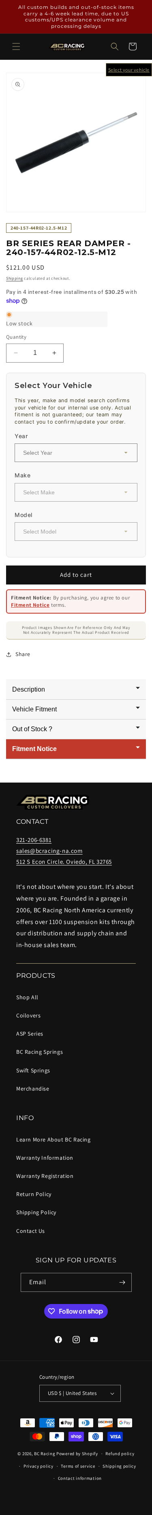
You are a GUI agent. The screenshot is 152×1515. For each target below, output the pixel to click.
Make (22, 475)
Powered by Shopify (77, 1453)
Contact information (80, 1478)
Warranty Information (44, 1157)
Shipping (14, 278)
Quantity (16, 336)
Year (21, 436)
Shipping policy (119, 1466)
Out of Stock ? (32, 729)
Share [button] (22, 654)
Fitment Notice (30, 604)
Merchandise (32, 1088)
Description (28, 689)
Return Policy (33, 1194)
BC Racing (44, 1453)
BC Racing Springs (39, 1051)
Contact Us (30, 1230)
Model (23, 514)
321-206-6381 (33, 840)
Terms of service (78, 1466)
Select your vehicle (129, 70)
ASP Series (29, 1033)
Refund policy (119, 1453)
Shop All (27, 997)
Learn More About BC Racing (53, 1139)
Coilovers (28, 1015)
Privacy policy (39, 1466)
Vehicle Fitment (34, 709)
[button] (16, 46)
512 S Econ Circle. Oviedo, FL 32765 (64, 861)
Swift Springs (33, 1070)
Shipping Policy (36, 1212)
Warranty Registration (45, 1176)
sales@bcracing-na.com (49, 851)
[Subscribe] (122, 1282)
